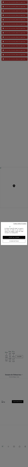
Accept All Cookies (14, 237)
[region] (14, 233)
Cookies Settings (14, 241)
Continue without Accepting (19, 223)
